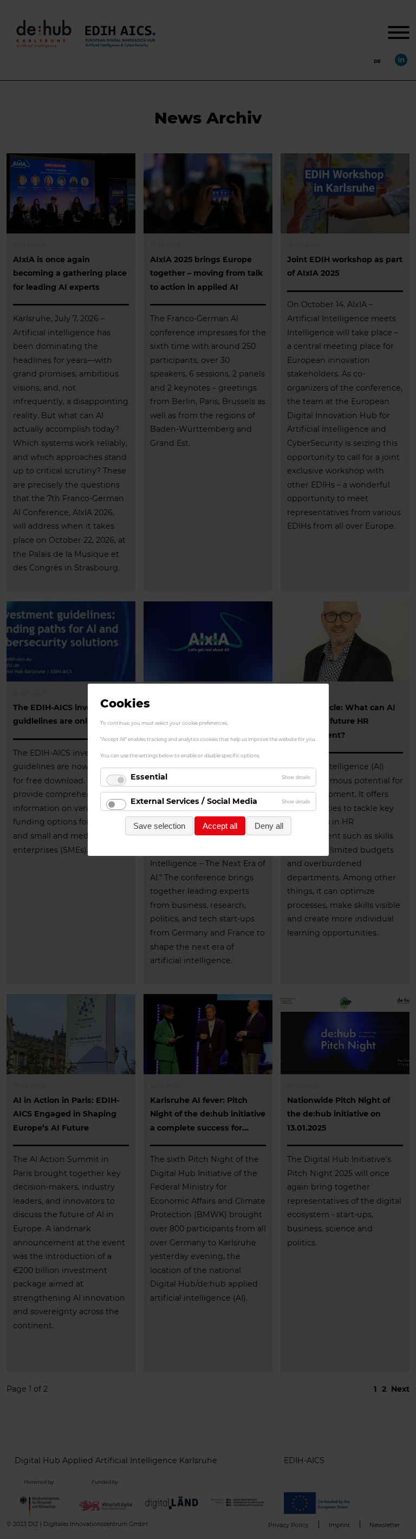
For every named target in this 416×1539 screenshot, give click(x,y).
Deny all (269, 825)
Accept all (220, 825)
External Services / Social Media (194, 801)
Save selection (159, 825)
